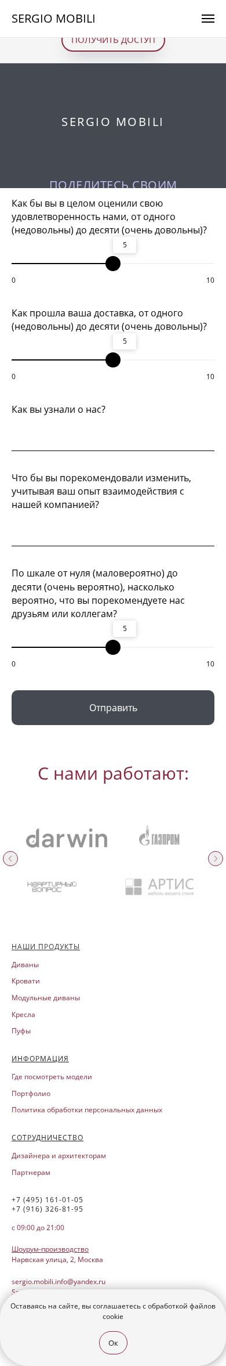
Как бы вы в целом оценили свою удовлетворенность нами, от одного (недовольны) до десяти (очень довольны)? (109, 216)
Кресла (23, 1014)
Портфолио (31, 1093)
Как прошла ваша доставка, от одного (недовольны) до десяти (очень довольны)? (109, 320)
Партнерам (31, 1172)
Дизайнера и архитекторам (59, 1155)
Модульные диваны (46, 998)
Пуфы (21, 1031)
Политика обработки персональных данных (87, 1110)
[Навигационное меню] (208, 19)
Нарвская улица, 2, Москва (57, 1259)
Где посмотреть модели (52, 1077)
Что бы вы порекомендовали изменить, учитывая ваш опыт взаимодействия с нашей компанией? (101, 491)
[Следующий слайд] (215, 858)
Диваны (25, 964)
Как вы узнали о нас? (58, 409)
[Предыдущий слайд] (10, 858)
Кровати (26, 981)
